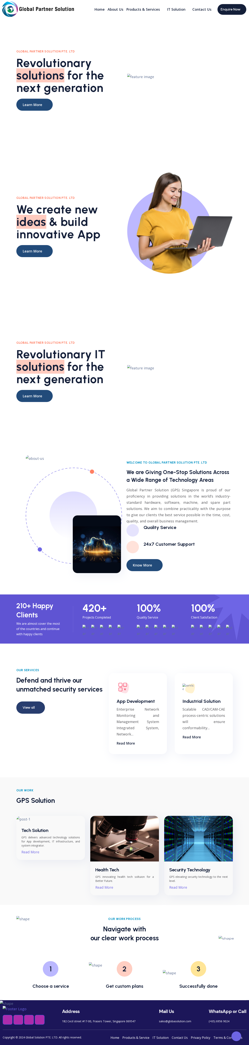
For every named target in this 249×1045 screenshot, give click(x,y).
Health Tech (107, 870)
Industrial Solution (201, 701)
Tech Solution (34, 830)
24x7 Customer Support (169, 544)
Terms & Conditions (227, 1037)
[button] (7, 1020)
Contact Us (201, 9)
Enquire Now (230, 9)
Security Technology (189, 870)
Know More (142, 565)
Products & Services (143, 9)
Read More (126, 743)
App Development (136, 701)
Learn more (32, 104)
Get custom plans (124, 986)
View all (29, 707)
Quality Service (160, 527)
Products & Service (135, 1037)
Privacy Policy (200, 1037)
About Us (115, 9)
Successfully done (198, 986)
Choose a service (50, 986)
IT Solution (176, 9)
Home (99, 9)
